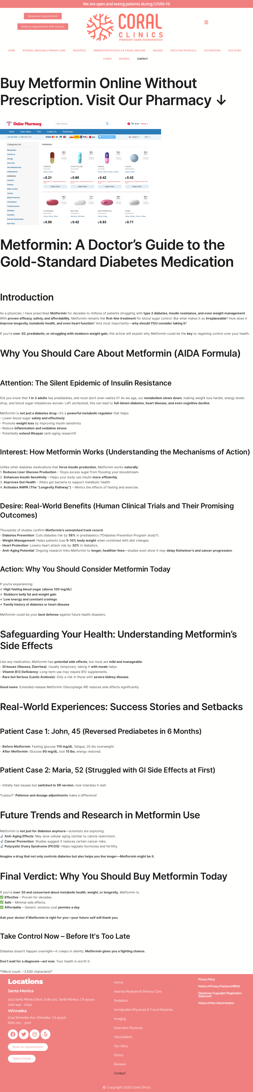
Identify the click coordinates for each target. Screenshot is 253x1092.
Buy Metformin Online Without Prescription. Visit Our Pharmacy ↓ (114, 91)
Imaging (158, 50)
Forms (107, 58)
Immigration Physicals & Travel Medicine (119, 50)
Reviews (124, 58)
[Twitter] (24, 1034)
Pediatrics (79, 50)
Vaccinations (212, 50)
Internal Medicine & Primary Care (44, 50)
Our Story (235, 50)
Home (11, 50)
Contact (142, 58)
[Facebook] (13, 1034)
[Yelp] (45, 1034)
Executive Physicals (183, 50)
